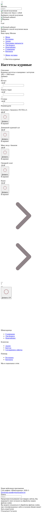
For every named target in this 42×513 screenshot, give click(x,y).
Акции (8, 41)
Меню (7, 37)
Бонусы (8, 348)
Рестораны (9, 39)
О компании (10, 49)
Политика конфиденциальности (13, 492)
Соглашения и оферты (13, 350)
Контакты (9, 51)
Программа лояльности (14, 43)
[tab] (21, 6)
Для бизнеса (10, 45)
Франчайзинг (10, 47)
